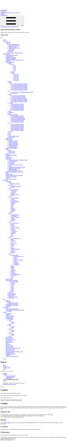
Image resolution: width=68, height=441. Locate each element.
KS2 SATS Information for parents (13, 348)
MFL (9, 113)
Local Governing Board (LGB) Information (15, 310)
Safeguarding (8, 158)
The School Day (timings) (11, 176)
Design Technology (15, 194)
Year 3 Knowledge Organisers (17, 106)
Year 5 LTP (16, 79)
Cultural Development (13, 145)
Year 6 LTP (16, 80)
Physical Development (13, 143)
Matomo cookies (7, 422)
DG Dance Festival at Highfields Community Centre (22, 92)
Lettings (7, 154)
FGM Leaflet (11, 163)
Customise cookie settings (16, 400)
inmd (15, 68)
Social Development (12, 142)
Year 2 (9, 196)
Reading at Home (9, 345)
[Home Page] (9, 26)
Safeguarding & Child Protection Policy (16, 167)
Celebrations (8, 301)
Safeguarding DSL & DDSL (14, 168)
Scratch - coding (11, 293)
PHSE (9, 111)
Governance (5, 307)
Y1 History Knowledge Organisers (18, 95)
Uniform (7, 177)
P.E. (12, 206)
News (4, 299)
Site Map (5, 373)
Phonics (12, 64)
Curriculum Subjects (10, 62)
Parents (4, 312)
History (10, 94)
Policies (10, 150)
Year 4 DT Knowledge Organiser (18, 119)
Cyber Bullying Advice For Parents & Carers (17, 160)
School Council (9, 279)
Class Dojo (17, 12)
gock (15, 70)
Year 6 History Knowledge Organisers (19, 101)
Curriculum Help (9, 318)
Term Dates (8, 306)
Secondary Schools (10, 350)
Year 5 (9, 237)
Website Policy (9, 378)
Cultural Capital (9, 139)
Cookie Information (10, 377)
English (10, 63)
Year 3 (9, 213)
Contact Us (8, 42)
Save (12, 439)
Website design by (9, 384)
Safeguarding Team (12, 46)
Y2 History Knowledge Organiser (18, 96)
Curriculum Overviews (16, 186)
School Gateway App (10, 349)
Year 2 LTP (16, 75)
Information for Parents (11, 339)
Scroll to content (4, 10)
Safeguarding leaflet (12, 169)
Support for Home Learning (12, 280)
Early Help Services (12, 161)
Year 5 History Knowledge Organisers (19, 100)
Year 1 (9, 188)
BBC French (11, 295)
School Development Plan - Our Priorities (14, 171)
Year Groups (8, 181)
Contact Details (11, 152)
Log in (4, 358)
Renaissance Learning (13, 296)
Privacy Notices (11, 151)
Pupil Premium (9, 157)
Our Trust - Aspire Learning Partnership (14, 52)
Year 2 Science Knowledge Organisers (19, 85)
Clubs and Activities (10, 315)
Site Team (10, 51)
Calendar (2, 12)
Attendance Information (11, 58)
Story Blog (10, 292)
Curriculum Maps (15, 189)
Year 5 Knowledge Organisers (17, 108)
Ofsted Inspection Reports (11, 155)
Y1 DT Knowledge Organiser (17, 115)
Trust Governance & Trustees (12, 308)
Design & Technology (13, 114)
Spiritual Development (13, 144)
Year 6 (9, 254)
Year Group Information (13, 281)
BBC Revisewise (12, 294)
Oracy (9, 135)
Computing (10, 112)
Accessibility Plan (9, 56)
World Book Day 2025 (13, 302)
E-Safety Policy (11, 162)
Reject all (3, 400)
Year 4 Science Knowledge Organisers (19, 87)
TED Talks (8, 355)
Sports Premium (9, 174)
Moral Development (12, 146)
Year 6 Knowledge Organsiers (17, 130)
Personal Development (13, 140)
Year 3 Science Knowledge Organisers (19, 86)
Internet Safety (9, 340)
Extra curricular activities (13, 136)
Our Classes (5, 180)
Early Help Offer (9, 337)
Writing (12, 73)
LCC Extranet (9, 311)
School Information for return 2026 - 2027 (15, 60)
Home (4, 39)
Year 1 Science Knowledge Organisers (19, 83)
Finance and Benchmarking (11, 148)
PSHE (12, 211)
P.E (9, 90)
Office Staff (10, 50)
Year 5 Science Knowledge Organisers (19, 88)
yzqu (15, 65)
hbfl (14, 69)
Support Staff (11, 49)
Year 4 (9, 221)
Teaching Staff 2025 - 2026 (14, 48)
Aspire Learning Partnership (12, 55)
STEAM (10, 131)
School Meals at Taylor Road (12, 305)
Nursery (10, 182)
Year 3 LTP (16, 76)
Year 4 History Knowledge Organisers (19, 99)
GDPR (7, 149)
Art (9, 123)
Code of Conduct (9, 317)
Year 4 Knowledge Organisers (17, 107)
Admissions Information (11, 57)
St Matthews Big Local (11, 354)
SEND (7, 173)
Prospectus (8, 344)
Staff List (8, 43)
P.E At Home (11, 298)
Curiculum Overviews (15, 183)
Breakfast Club (9, 313)
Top (1, 386)
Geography (10, 102)
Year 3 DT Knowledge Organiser (18, 118)
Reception (10, 185)
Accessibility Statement (11, 375)
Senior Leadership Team (13, 44)
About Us (5, 40)
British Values (11, 137)
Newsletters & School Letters (12, 304)
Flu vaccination (9, 338)
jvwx (15, 67)
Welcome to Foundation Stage (12, 356)
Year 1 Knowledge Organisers (17, 104)
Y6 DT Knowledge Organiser (17, 121)
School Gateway (11, 12)
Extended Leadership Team (14, 45)
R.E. (9, 132)
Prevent (10, 165)
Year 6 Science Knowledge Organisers (19, 89)
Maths (9, 81)
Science (10, 82)
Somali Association (10, 352)
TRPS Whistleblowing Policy (14, 170)
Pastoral (7, 343)
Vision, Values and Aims (11, 179)
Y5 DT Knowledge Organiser (17, 120)
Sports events (14, 93)
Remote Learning (9, 346)
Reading (13, 71)
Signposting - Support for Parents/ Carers (14, 351)
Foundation (10, 319)
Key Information (6, 54)
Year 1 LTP (16, 74)
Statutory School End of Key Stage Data (14, 175)
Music (9, 133)
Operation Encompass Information (15, 164)
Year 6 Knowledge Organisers (17, 110)
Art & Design (14, 190)
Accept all (8, 400)
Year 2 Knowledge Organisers (17, 105)
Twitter (6, 12)
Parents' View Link (10, 342)
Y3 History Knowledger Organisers (18, 98)
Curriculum (8, 61)
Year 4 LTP (16, 77)
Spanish (12, 208)
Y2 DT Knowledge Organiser (17, 117)
